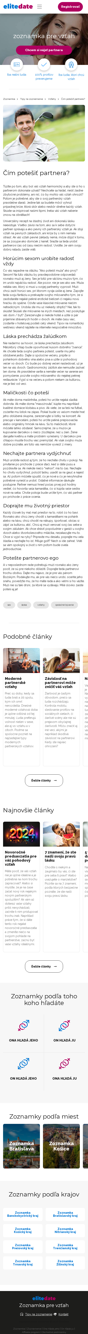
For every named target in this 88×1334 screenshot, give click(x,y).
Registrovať (70, 7)
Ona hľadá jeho (51, 1328)
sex (9, 605)
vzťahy (41, 605)
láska (24, 605)
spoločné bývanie (64, 605)
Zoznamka (9, 99)
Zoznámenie (34, 1328)
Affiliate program (31, 1332)
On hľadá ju (67, 1328)
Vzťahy (52, 99)
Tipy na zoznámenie (31, 99)
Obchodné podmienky (54, 1332)
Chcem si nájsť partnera (44, 50)
